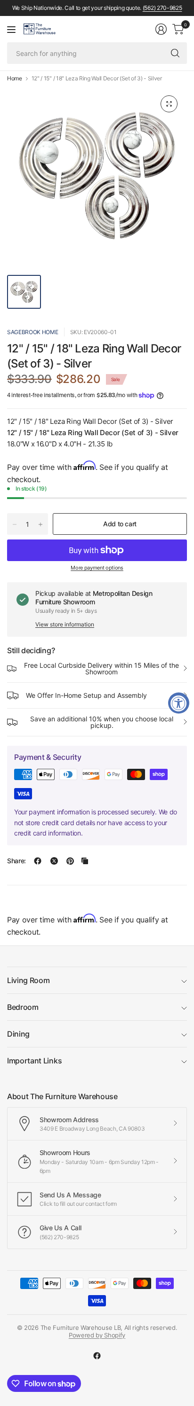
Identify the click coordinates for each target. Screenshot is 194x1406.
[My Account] (161, 29)
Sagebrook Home (32, 332)
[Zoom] (169, 103)
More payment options (97, 567)
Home (14, 78)
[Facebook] (97, 1355)
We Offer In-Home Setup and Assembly (86, 695)
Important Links (34, 1060)
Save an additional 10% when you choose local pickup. (101, 722)
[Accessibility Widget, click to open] (178, 703)
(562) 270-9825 (162, 7)
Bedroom (23, 1007)
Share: (16, 861)
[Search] (175, 53)
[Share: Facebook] (38, 861)
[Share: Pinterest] (70, 861)
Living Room (28, 980)
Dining (18, 1034)
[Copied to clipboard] (85, 861)
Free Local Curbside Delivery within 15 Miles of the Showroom (101, 668)
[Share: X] (54, 861)
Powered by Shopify (97, 1335)
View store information (64, 624)
